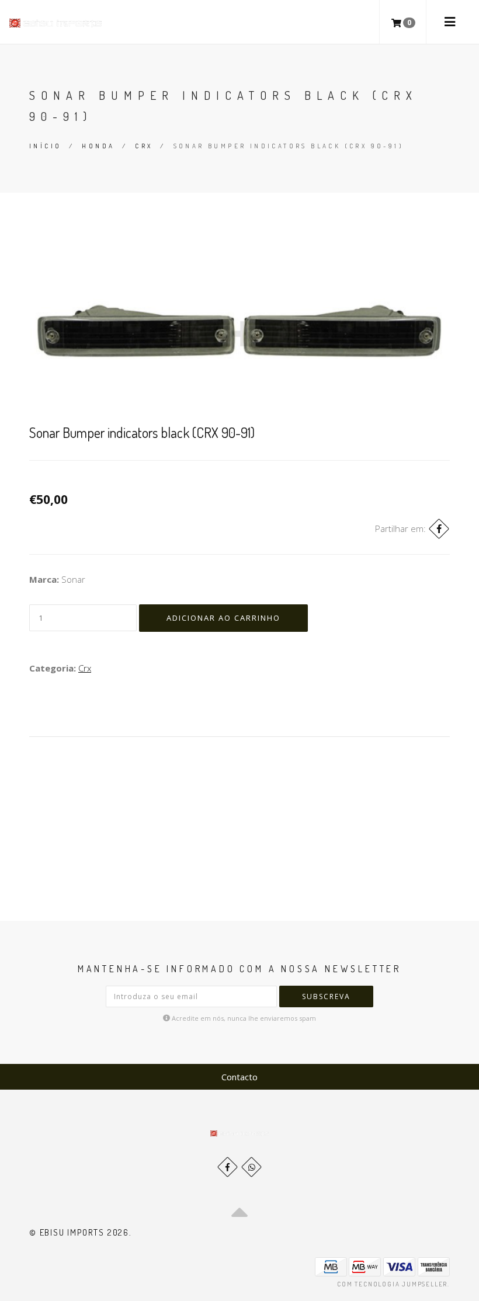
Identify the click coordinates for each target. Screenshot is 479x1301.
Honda (98, 146)
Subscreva (326, 996)
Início (45, 146)
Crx (143, 146)
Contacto (239, 1077)
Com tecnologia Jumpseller (392, 1284)
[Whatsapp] (251, 1167)
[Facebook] (439, 528)
